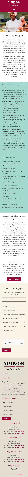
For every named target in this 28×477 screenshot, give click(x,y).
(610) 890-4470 (19, 447)
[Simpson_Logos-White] (14, 1)
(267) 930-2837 (19, 445)
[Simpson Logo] (14, 362)
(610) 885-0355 (19, 461)
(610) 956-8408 (19, 431)
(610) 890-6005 (19, 433)
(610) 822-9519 (19, 459)
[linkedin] (15, 469)
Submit (6, 350)
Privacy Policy (21, 474)
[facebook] (12, 469)
